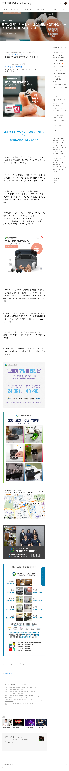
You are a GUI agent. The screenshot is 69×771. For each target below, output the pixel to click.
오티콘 (54, 138)
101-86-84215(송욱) (58, 115)
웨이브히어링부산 (60, 169)
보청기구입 (55, 156)
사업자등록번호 (56, 113)
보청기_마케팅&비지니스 (11, 684)
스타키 (61, 151)
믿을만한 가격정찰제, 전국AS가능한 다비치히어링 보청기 (22, 57)
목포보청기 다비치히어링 (13, 67)
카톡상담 (63, 9)
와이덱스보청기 (56, 147)
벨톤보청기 (55, 171)
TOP (65, 765)
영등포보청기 (61, 160)
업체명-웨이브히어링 (57, 108)
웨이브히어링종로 (60, 138)
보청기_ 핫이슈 (56, 76)
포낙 (63, 140)
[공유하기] (10, 664)
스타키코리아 (61, 145)
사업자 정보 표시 (9, 673)
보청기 (54, 169)
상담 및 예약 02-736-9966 (59, 110)
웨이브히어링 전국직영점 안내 (10, 9)
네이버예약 (53, 9)
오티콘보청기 (61, 156)
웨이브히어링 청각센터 (58, 52)
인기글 (59, 125)
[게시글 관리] (12, 664)
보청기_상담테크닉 (57, 63)
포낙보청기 (55, 153)
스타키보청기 (56, 151)
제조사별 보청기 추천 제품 (59, 58)
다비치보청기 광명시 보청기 (14, 54)
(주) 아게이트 (56, 105)
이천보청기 (61, 153)
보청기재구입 (56, 167)
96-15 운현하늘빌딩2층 (58, 120)
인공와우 (55, 81)
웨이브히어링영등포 (57, 158)
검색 (62, 3)
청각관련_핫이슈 (57, 70)
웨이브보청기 (63, 147)
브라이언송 (61, 143)
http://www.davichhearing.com (13, 64)
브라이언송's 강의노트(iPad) (60, 87)
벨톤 (65, 140)
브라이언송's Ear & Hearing (16, 3)
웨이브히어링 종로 (57, 164)
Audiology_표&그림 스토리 (59, 84)
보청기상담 (55, 143)
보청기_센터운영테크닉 (58, 79)
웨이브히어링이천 (61, 162)
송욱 (54, 149)
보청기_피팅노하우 (57, 55)
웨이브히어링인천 (57, 140)
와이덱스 (55, 162)
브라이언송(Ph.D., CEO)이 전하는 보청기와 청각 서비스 (17, 739)
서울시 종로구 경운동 (57, 117)
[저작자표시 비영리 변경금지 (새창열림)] (23, 664)
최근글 (54, 125)
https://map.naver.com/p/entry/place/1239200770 (19, 52)
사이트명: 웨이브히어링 (58, 103)
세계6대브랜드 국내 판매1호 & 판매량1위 (34, 9)
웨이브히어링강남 (60, 149)
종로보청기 (55, 145)
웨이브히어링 (62, 167)
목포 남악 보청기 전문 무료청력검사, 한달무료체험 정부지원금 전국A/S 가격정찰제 (24, 70)
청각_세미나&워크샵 (58, 60)
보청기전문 (55, 160)
